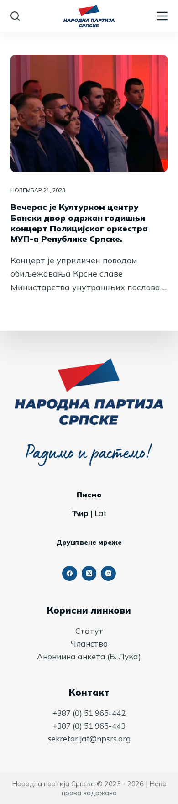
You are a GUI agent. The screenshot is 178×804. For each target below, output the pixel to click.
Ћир (80, 513)
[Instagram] (108, 573)
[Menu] (162, 15)
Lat (100, 513)
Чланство (89, 643)
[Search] (15, 16)
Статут (89, 631)
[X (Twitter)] (89, 573)
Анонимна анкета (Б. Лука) (89, 656)
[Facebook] (69, 573)
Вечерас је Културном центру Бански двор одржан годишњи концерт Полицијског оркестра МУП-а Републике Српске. (79, 223)
